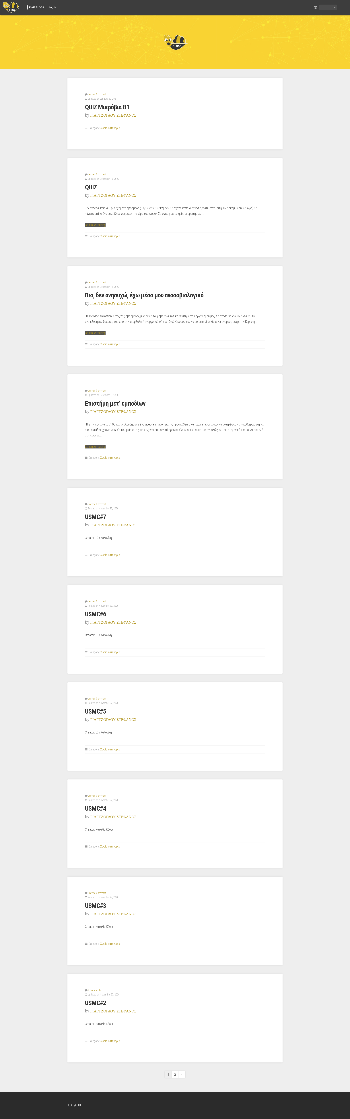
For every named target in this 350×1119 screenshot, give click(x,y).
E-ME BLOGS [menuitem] (36, 7)
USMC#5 (95, 711)
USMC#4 (95, 808)
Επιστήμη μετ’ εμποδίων (115, 403)
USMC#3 (95, 906)
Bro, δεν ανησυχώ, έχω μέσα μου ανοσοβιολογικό (144, 295)
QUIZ (91, 187)
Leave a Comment (97, 94)
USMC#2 (95, 1003)
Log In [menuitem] (52, 7)
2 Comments (94, 990)
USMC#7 (95, 517)
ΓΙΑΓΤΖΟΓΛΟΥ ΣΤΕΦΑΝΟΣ (113, 115)
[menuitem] (11, 7)
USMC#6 (95, 614)
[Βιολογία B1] (175, 42)
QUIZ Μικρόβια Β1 (107, 107)
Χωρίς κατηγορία (110, 128)
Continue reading (95, 225)
